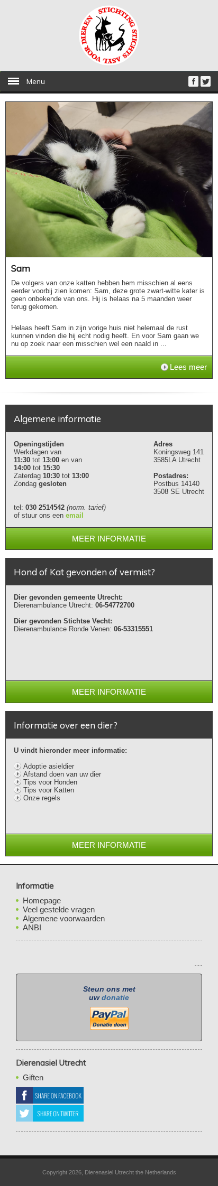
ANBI (32, 927)
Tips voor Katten (48, 790)
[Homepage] (109, 63)
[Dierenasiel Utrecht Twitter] (206, 84)
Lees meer (188, 366)
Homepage (42, 900)
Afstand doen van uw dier (62, 774)
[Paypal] (109, 1017)
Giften (33, 1077)
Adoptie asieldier (48, 766)
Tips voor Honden (50, 782)
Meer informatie (109, 538)
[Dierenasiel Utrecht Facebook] (193, 84)
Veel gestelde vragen (59, 909)
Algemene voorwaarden (64, 918)
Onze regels (41, 798)
